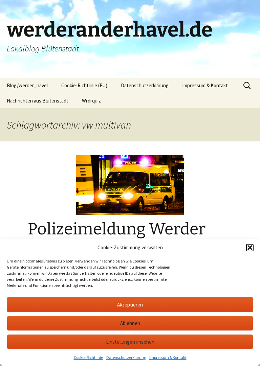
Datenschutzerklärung (126, 357)
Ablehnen (130, 323)
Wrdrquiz (91, 100)
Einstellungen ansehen (130, 342)
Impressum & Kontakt (168, 357)
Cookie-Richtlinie (88, 357)
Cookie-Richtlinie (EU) (84, 85)
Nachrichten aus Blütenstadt (37, 100)
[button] (249, 247)
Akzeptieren (130, 304)
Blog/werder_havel (27, 85)
